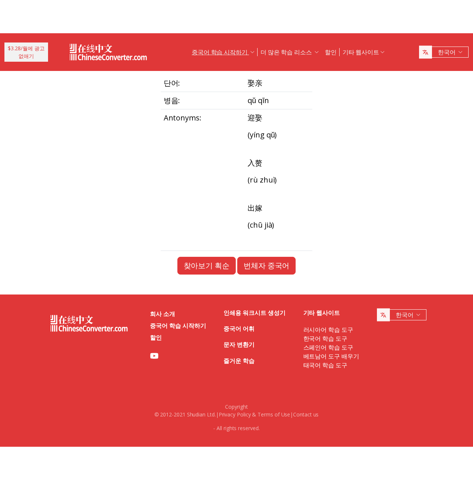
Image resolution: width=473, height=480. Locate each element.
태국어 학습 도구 (325, 365)
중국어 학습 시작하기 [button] (220, 52)
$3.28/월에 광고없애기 (26, 52)
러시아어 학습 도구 (328, 330)
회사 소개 (162, 314)
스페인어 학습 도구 (328, 347)
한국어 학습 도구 (325, 338)
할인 (331, 52)
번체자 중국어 (266, 265)
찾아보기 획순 (206, 265)
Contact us (306, 414)
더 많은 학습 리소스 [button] (287, 52)
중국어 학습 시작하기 (178, 325)
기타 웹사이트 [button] (361, 52)
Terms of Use (274, 414)
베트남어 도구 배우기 (331, 356)
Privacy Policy (235, 414)
